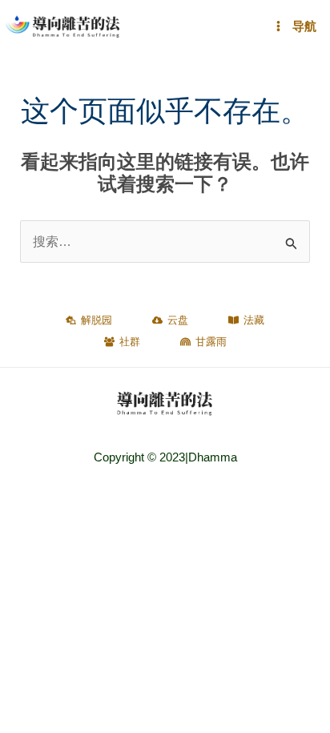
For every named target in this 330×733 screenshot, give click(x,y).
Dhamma (212, 457)
